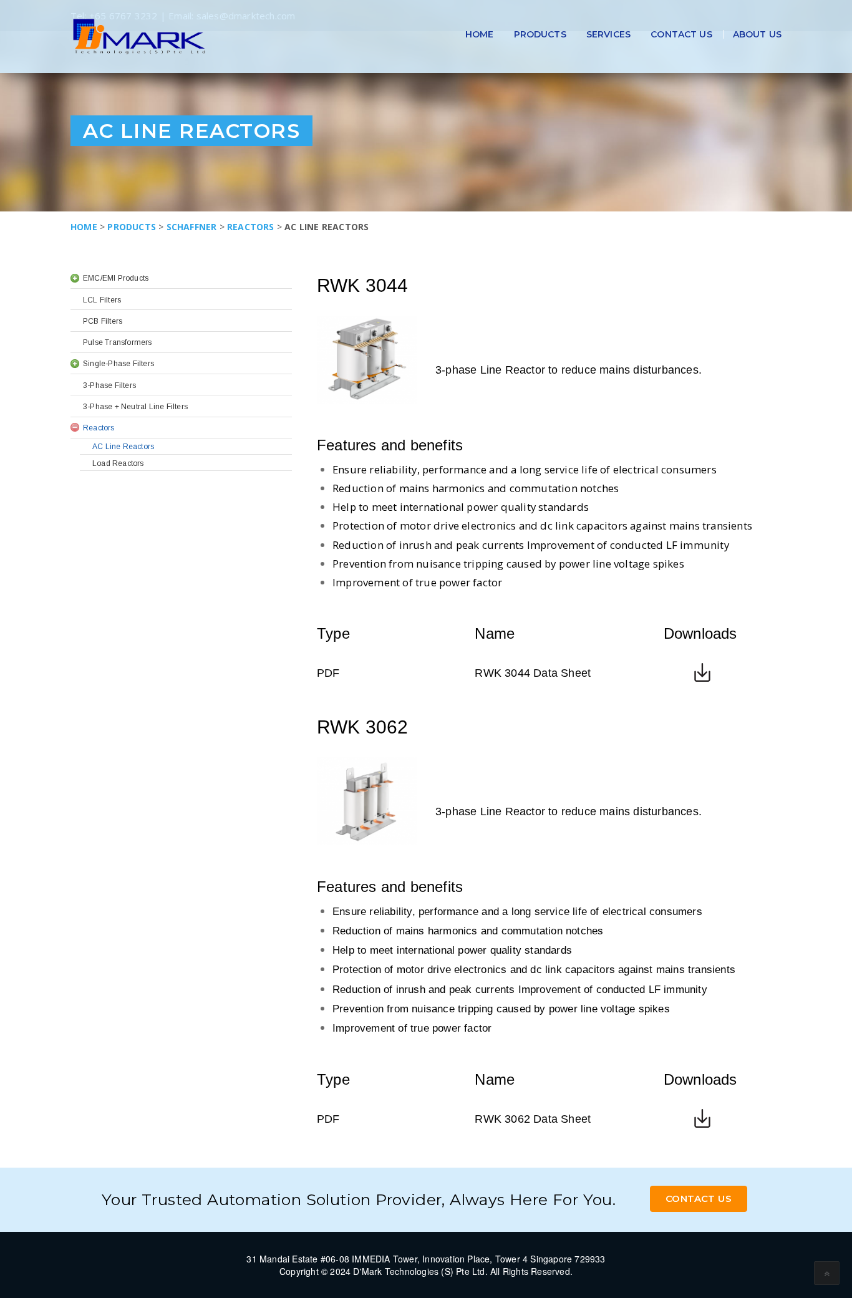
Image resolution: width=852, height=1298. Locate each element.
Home (479, 34)
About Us (757, 34)
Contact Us (681, 34)
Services (608, 34)
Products (540, 34)
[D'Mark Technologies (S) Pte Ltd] (139, 36)
